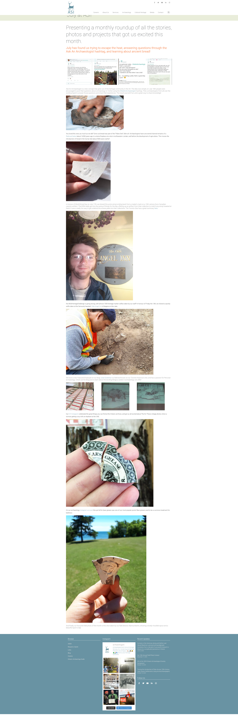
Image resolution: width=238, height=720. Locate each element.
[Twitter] (158, 2)
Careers (96, 12)
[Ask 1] (79, 72)
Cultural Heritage (140, 12)
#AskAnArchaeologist (128, 91)
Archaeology (126, 12)
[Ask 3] (132, 72)
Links (69, 650)
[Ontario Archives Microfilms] (83, 396)
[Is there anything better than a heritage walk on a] (111, 665)
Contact (160, 12)
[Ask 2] (106, 72)
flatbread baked (71, 136)
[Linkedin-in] (165, 2)
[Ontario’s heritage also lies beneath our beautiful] (127, 665)
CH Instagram (73, 414)
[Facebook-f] (154, 2)
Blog (69, 653)
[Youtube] (162, 2)
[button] (168, 12)
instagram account (86, 510)
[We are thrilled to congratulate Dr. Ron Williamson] (111, 697)
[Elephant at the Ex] (118, 396)
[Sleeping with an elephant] (154, 396)
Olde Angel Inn (96, 306)
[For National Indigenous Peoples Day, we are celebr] (127, 697)
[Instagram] (169, 2)
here (156, 208)
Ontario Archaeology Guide (76, 659)
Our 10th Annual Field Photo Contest (148, 655)
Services (116, 12)
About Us (106, 12)
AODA (70, 644)
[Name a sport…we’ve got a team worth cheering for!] (127, 681)
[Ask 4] (159, 72)
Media (152, 12)
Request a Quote (73, 647)
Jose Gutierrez (106, 378)
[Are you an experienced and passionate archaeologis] (111, 681)
